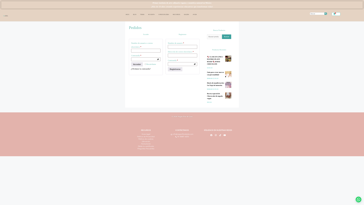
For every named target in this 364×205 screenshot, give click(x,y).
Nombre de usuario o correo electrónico (142, 44)
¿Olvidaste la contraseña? (141, 69)
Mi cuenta (151, 14)
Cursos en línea (163, 14)
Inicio (127, 14)
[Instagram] (216, 135)
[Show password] (158, 59)
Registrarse (175, 69)
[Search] (325, 14)
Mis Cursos (176, 14)
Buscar (226, 37)
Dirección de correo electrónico (182, 51)
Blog (134, 14)
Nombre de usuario (180, 42)
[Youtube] (225, 135)
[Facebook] (211, 135)
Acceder (137, 64)
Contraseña (140, 55)
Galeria (186, 14)
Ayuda (195, 14)
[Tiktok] (220, 135)
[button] (358, 199)
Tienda (142, 14)
